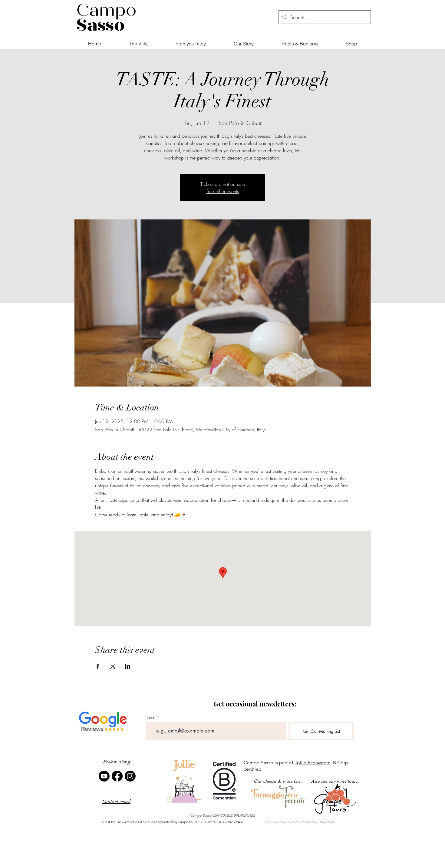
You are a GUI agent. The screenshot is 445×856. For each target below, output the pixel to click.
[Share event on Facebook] (98, 666)
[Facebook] (117, 776)
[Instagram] (130, 776)
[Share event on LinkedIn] (127, 666)
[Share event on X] (113, 666)
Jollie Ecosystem (313, 762)
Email (151, 717)
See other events (222, 191)
